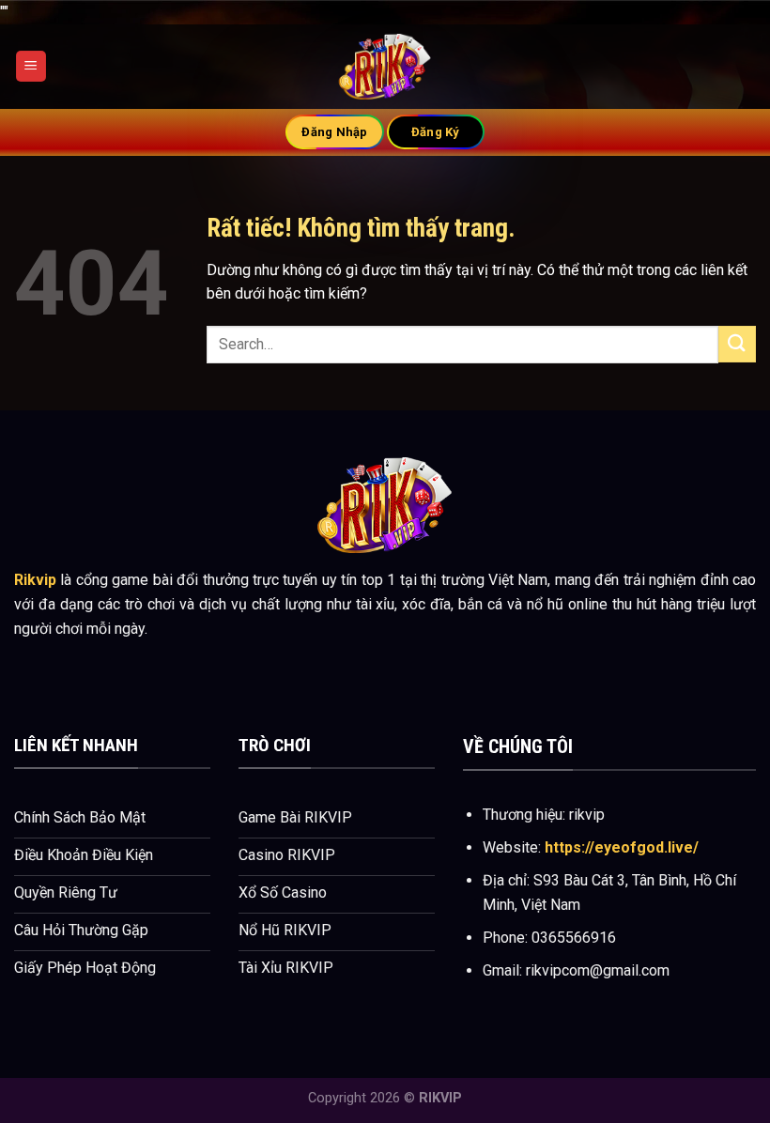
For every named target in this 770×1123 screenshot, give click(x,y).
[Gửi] (737, 344)
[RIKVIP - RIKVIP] (385, 66)
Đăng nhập (334, 132)
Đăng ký (435, 132)
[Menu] (31, 66)
